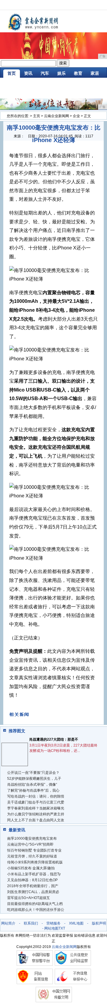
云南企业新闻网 (56, 116)
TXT (62, 928)
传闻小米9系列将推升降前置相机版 (35, 862)
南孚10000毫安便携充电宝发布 (32, 838)
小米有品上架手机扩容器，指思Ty (34, 874)
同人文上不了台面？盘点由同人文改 (35, 820)
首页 (11, 73)
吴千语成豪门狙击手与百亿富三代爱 (35, 802)
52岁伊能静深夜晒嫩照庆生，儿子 (34, 779)
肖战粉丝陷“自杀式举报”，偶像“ (32, 784)
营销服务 (53, 923)
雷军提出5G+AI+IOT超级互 (28, 898)
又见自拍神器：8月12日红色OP (32, 880)
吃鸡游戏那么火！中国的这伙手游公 (35, 910)
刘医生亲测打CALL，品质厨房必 (33, 892)
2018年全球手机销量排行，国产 (32, 886)
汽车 (45, 73)
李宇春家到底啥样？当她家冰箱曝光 (35, 808)
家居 (95, 73)
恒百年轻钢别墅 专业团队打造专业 (34, 850)
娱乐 (61, 73)
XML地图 (76, 923)
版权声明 (99, 923)
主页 (36, 116)
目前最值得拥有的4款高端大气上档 (35, 904)
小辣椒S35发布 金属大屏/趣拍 (31, 868)
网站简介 (8, 923)
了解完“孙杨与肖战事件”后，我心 (33, 790)
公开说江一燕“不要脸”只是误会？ (33, 773)
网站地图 (51, 928)
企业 (76, 116)
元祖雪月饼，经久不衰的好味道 (32, 856)
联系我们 (31, 923)
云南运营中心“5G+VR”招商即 (30, 844)
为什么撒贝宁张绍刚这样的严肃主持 (35, 814)
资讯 (28, 73)
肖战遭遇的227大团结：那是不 (53, 739)
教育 (78, 73)
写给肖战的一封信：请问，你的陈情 (35, 796)
